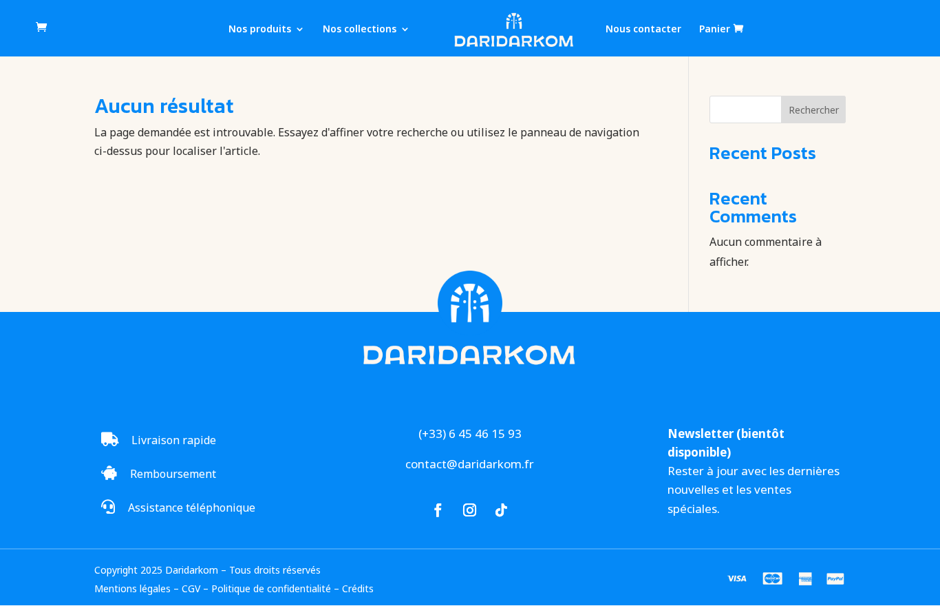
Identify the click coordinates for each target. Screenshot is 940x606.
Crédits (358, 588)
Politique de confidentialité (271, 588)
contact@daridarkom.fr (469, 464)
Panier (714, 29)
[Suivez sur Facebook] (438, 510)
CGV (191, 588)
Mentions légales (132, 588)
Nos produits (259, 29)
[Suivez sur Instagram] (470, 510)
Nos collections (359, 29)
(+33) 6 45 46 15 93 (470, 433)
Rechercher (814, 109)
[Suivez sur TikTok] (502, 510)
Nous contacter (643, 29)
